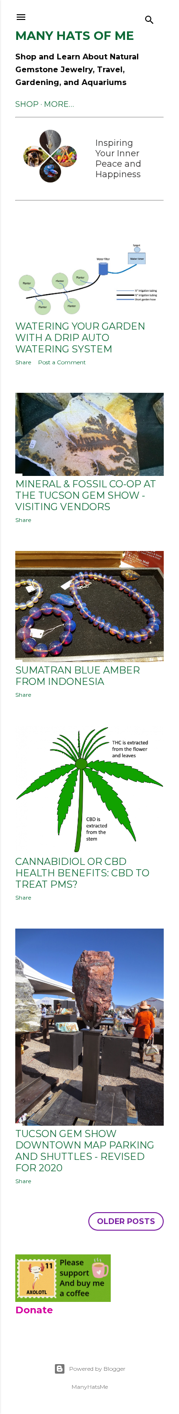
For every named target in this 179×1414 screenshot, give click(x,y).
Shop (27, 104)
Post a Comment (62, 362)
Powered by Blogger (97, 1368)
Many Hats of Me (74, 35)
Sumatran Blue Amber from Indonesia (77, 675)
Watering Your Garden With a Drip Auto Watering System (80, 338)
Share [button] (23, 362)
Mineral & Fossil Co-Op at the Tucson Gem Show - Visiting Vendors (85, 495)
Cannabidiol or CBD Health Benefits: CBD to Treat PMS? (82, 873)
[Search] (149, 17)
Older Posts (126, 1221)
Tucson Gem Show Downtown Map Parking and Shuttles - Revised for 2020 (84, 1151)
